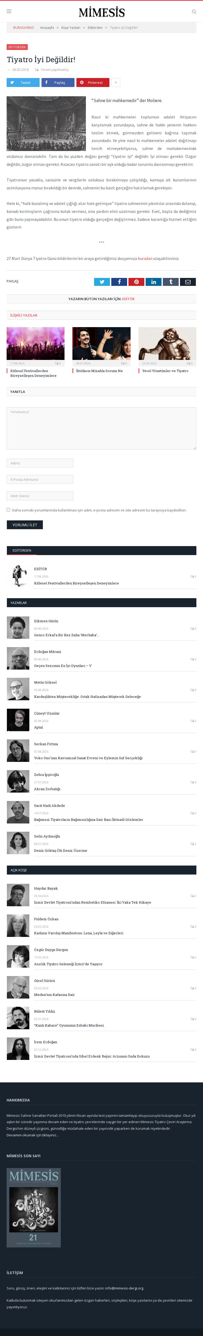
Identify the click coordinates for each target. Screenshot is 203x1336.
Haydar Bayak (46, 888)
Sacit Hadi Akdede (49, 805)
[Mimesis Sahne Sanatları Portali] (101, 11)
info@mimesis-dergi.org (124, 1288)
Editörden (17, 47)
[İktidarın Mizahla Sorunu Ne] (101, 346)
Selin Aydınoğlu (47, 836)
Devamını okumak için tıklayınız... (33, 1135)
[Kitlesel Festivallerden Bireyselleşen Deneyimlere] (35, 346)
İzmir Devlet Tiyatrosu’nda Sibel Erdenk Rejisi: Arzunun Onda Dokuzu (92, 1056)
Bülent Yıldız (44, 1011)
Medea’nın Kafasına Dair (54, 994)
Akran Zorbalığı (47, 788)
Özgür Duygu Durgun (51, 949)
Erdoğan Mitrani (47, 651)
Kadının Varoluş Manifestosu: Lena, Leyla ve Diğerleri (78, 933)
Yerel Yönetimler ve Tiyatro (165, 370)
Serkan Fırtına (46, 744)
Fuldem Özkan (46, 919)
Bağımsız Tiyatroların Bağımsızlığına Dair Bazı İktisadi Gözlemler (88, 819)
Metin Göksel (45, 682)
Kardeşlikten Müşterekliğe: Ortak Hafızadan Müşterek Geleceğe (87, 696)
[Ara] (194, 11)
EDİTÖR (128, 298)
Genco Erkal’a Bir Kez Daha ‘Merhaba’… (66, 635)
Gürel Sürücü (44, 980)
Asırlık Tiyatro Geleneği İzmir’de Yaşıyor (68, 964)
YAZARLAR (19, 602)
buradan (145, 258)
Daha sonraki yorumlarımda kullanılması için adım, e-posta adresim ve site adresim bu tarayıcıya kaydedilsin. (99, 510)
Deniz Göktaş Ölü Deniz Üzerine (60, 850)
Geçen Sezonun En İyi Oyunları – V (63, 665)
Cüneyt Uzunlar (47, 713)
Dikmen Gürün (46, 621)
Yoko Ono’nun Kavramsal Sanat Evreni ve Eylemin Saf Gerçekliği (88, 758)
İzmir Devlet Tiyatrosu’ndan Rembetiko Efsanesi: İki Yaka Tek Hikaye (92, 902)
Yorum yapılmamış (55, 69)
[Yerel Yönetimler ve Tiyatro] (167, 346)
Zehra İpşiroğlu (46, 774)
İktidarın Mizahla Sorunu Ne (99, 370)
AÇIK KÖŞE (19, 870)
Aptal (38, 727)
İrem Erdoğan (45, 1042)
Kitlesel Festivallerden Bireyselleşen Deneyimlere (33, 373)
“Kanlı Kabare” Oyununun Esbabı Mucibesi (69, 1025)
